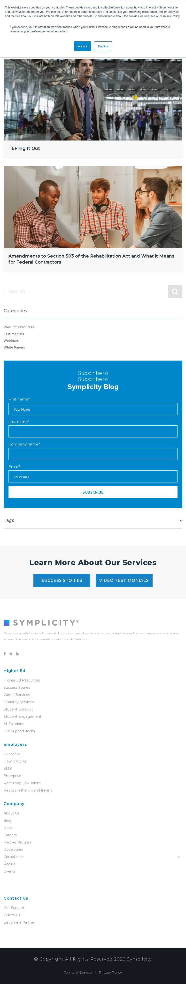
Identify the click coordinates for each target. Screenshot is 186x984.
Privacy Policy (110, 972)
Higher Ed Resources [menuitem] (22, 680)
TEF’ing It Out (24, 148)
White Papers (14, 347)
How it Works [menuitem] (15, 761)
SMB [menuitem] (8, 768)
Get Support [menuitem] (14, 908)
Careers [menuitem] (10, 835)
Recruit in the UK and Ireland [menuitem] (28, 790)
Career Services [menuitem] (17, 695)
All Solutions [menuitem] (14, 724)
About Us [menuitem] (11, 813)
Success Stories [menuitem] (17, 687)
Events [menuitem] (10, 871)
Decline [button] (103, 46)
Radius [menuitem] (9, 864)
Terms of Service (78, 972)
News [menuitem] (8, 828)
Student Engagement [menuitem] (22, 716)
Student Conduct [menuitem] (18, 709)
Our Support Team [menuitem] (19, 731)
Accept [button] (82, 46)
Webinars (11, 340)
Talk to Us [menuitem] (12, 915)
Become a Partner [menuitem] (19, 922)
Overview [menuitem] (12, 754)
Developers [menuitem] (13, 849)
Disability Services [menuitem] (19, 702)
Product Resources (19, 327)
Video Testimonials (124, 580)
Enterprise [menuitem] (12, 776)
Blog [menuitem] (8, 820)
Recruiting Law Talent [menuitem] (22, 783)
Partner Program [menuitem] (18, 842)
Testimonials (14, 334)
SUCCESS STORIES (61, 580)
